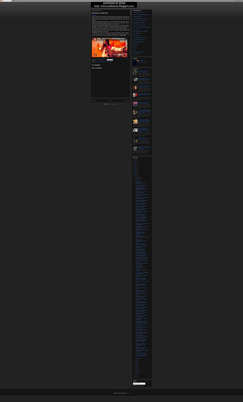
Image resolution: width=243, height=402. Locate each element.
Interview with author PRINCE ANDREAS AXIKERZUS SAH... (140, 341)
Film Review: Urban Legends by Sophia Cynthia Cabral (141, 209)
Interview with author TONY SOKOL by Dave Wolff (143, 71)
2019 (135, 172)
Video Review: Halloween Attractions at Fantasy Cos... (140, 244)
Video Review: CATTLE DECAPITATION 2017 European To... (141, 237)
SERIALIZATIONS (136, 54)
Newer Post (94, 100)
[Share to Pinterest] (112, 59)
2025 (135, 161)
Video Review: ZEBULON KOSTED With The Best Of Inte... (140, 221)
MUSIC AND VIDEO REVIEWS (101, 61)
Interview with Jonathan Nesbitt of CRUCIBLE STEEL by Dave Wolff (144, 94)
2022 (135, 166)
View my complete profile (141, 62)
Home (110, 100)
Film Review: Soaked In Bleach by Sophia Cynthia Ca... (141, 333)
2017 (135, 175)
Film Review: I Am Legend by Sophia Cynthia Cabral (140, 206)
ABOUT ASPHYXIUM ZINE (138, 12)
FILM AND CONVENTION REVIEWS (140, 37)
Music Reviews (110, 61)
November (137, 179)
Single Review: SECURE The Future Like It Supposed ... (140, 215)
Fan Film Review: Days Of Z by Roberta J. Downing (141, 291)
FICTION (135, 47)
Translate (141, 385)
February (137, 370)
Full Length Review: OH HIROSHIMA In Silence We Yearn (140, 189)
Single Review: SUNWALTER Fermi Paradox (140, 314)
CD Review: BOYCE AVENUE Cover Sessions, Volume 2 (141, 355)
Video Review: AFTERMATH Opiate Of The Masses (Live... (141, 218)
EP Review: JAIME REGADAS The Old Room (141, 325)
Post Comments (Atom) (113, 104)
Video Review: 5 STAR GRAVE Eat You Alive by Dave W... (141, 308)
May (136, 365)
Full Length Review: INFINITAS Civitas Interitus (141, 212)
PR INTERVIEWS (136, 29)
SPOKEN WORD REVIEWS (138, 41)
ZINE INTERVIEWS (137, 33)
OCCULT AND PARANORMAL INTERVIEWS (142, 27)
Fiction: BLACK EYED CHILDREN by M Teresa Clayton (140, 233)
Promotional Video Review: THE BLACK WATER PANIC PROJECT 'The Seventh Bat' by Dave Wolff (144, 130)
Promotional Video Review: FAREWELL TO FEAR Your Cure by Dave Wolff (144, 147)
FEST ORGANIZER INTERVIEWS (139, 20)
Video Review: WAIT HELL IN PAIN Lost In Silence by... (141, 348)
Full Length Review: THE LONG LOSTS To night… (141, 264)
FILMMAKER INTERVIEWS (138, 22)
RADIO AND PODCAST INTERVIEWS (140, 31)
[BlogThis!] (108, 59)
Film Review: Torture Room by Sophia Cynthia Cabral (141, 204)
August (136, 360)
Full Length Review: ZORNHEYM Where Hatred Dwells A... (141, 338)
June (136, 363)
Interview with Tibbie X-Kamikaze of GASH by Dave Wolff (144, 87)
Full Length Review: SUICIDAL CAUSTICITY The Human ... (141, 302)
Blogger (127, 393)
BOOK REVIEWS (136, 35)
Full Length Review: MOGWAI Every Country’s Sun (141, 186)
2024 (135, 163)
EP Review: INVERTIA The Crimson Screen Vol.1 (140, 192)
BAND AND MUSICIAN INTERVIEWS (140, 18)
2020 (135, 170)
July (136, 361)
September (137, 358)
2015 (135, 376)
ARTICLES (135, 45)
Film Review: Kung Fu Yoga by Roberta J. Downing (141, 297)
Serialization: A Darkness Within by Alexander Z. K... (141, 195)
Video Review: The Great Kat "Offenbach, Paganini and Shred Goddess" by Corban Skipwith (144, 120)
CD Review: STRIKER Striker (140, 353)
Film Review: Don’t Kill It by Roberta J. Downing (140, 305)
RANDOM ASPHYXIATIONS (138, 52)
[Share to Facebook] (111, 59)
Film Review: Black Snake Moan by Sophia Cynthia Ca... (141, 273)
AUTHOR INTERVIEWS (137, 16)
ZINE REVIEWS (136, 43)
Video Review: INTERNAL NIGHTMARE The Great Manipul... (140, 344)
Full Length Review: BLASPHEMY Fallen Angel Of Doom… (141, 198)
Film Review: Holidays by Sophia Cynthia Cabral (141, 330)
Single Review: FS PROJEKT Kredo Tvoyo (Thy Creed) (140, 279)
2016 (135, 374)
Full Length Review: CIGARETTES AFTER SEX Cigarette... (141, 240)
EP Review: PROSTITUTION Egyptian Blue (140, 247)
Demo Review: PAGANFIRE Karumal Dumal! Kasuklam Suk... (140, 285)
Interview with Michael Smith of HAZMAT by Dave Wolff (144, 103)
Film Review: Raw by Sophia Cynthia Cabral (140, 183)
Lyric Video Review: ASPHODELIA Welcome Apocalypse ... (140, 267)
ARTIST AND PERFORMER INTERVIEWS (141, 14)
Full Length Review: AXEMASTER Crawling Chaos (141, 224)
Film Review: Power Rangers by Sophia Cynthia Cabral (141, 201)
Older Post (126, 100)
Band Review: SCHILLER (140, 335)
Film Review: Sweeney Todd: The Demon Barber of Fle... (141, 316)
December (137, 177)
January (136, 372)
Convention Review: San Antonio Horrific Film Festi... (141, 227)
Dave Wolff (140, 60)
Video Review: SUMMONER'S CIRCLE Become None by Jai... (141, 255)
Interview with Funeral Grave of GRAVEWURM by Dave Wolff (144, 79)
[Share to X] (109, 59)
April (136, 367)
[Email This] (107, 59)
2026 (135, 159)
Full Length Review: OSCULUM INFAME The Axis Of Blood (141, 258)
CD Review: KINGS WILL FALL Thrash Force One (141, 327)
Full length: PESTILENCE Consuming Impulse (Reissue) (141, 253)
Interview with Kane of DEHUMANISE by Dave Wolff (144, 139)
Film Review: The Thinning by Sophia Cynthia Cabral (140, 311)
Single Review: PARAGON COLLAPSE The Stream (140, 250)
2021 (135, 168)
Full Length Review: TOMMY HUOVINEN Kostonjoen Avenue (141, 322)
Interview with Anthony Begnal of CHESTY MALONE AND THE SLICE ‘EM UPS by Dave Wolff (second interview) (144, 111)
